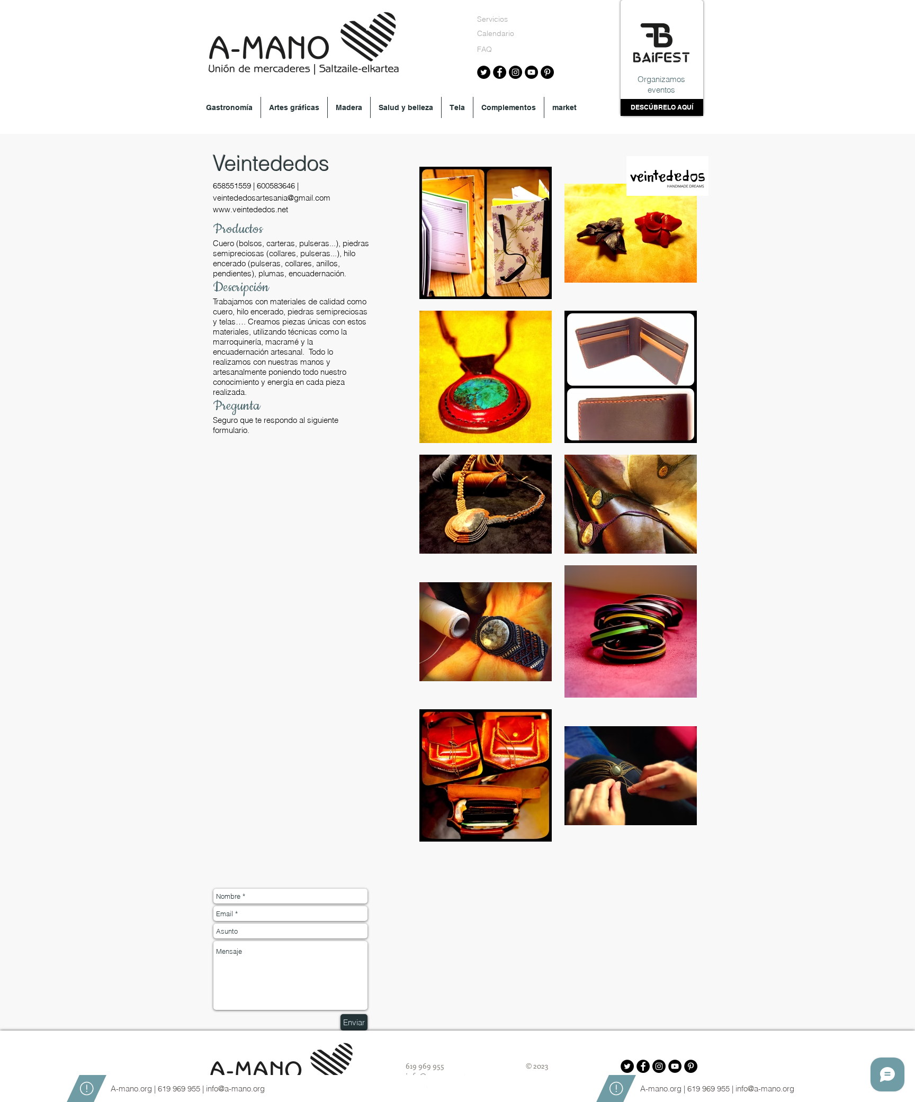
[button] (229, 107)
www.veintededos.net (250, 209)
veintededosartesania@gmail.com (271, 198)
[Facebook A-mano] (499, 72)
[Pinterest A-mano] (547, 72)
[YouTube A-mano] (531, 72)
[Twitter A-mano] (483, 72)
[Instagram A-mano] (515, 72)
